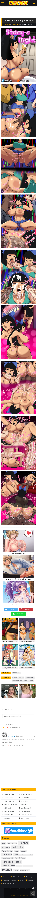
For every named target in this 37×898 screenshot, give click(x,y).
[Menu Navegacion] (2, 3)
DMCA (22, 880)
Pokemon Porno (26, 815)
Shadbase (7, 818)
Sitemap (30, 880)
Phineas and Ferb (17, 680)
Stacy (25, 680)
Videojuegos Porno (24, 870)
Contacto (6, 877)
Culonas (14, 677)
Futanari (16, 851)
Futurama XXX (25, 805)
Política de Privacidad (9, 880)
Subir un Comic (17, 877)
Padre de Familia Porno (11, 805)
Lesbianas (23, 851)
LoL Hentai (7, 808)
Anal (3, 843)
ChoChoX (7, 24)
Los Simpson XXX (27, 808)
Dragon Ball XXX (9, 801)
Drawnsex (24, 801)
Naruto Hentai (25, 811)
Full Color (21, 677)
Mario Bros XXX (9, 811)
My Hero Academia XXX (26, 855)
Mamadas (7, 854)
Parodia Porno (20, 858)
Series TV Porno (8, 866)
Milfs (16, 855)
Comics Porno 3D (12, 843)
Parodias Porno (30, 677)
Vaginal (16, 870)
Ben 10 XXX (25, 798)
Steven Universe (28, 866)
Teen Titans (25, 818)
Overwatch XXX (9, 815)
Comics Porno (15, 24)
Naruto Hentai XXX (7, 858)
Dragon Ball (6, 847)
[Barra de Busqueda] (34, 3)
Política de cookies (8, 883)
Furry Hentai (7, 851)
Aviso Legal (29, 877)
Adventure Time (9, 794)
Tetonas (31, 680)
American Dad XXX (27, 794)
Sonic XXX (19, 866)
